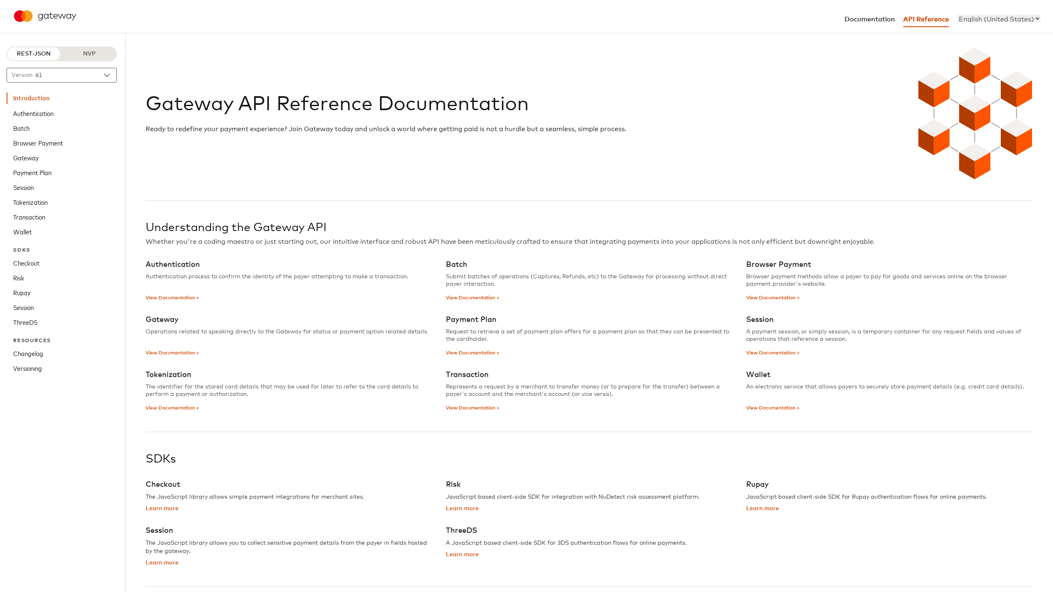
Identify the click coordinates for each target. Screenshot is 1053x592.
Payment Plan (32, 172)
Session (23, 187)
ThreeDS (25, 321)
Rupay (21, 292)
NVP (89, 54)
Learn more (162, 508)
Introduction (31, 98)
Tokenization (30, 201)
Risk (18, 277)
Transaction (29, 216)
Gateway (26, 157)
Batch (21, 127)
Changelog (28, 353)
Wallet (22, 231)
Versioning (27, 367)
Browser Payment (38, 142)
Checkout (26, 262)
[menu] (999, 18)
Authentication (33, 113)
